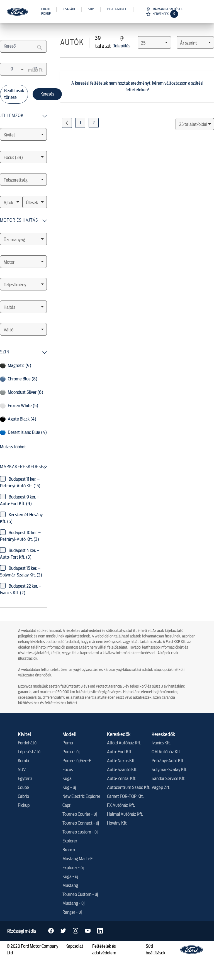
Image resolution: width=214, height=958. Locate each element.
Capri (66, 805)
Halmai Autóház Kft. (125, 814)
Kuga (67, 778)
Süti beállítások (155, 949)
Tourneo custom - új (80, 832)
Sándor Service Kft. (168, 778)
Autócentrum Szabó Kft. (128, 787)
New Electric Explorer (81, 796)
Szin (4, 351)
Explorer (69, 841)
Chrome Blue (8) (22, 379)
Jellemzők (12, 115)
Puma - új (70, 752)
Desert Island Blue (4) (27, 432)
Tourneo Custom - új (80, 894)
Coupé (23, 787)
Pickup (46, 13)
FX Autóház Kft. (121, 805)
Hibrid (45, 9)
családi (69, 9)
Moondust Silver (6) (25, 392)
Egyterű (25, 778)
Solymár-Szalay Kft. (169, 770)
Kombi (23, 761)
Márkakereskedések (168, 9)
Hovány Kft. (117, 823)
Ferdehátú (27, 743)
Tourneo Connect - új (80, 823)
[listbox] (23, 134)
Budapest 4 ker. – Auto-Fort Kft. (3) (19, 553)
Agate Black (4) (22, 419)
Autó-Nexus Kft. (121, 761)
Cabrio (23, 796)
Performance (117, 9)
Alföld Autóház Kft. (124, 743)
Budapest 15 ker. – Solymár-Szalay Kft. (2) (21, 571)
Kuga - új (70, 876)
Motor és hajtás (19, 220)
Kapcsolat (74, 946)
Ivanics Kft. (161, 743)
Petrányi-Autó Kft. (168, 761)
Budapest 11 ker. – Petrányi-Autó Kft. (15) (20, 482)
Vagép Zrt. (161, 787)
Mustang (70, 885)
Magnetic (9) (19, 365)
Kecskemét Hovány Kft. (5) (21, 518)
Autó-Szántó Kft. (122, 770)
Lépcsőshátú (29, 752)
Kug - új (69, 787)
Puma (67, 743)
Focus (67, 770)
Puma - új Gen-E (76, 761)
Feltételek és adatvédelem (104, 949)
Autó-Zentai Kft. (121, 778)
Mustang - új (73, 903)
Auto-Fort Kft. (119, 752)
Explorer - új (73, 868)
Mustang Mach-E (77, 859)
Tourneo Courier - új (79, 814)
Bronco (68, 850)
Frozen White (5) (23, 406)
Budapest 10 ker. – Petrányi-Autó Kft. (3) (20, 536)
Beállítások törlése (14, 94)
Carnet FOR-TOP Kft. (125, 796)
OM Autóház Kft (166, 752)
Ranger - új (72, 912)
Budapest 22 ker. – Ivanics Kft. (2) (20, 589)
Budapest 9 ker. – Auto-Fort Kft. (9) (19, 500)
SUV (91, 9)
